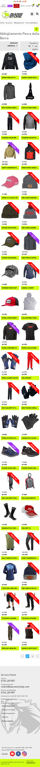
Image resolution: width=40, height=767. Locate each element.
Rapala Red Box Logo (10, 348)
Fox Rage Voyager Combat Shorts (10, 618)
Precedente (22, 656)
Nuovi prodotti (3, 5)
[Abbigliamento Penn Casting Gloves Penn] (10, 421)
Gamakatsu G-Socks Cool (10, 528)
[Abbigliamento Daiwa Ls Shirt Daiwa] (30, 271)
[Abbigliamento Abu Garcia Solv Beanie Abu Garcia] (30, 572)
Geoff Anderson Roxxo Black (30, 558)
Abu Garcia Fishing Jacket (30, 258)
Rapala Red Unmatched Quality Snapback (10, 318)
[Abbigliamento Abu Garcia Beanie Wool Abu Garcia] (30, 181)
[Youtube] (12, 756)
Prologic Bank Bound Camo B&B (10, 648)
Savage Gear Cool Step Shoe (10, 468)
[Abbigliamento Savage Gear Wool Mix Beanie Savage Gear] (10, 211)
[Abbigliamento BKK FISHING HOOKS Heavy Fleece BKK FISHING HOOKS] (10, 91)
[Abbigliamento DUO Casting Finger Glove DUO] (30, 91)
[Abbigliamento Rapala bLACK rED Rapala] (30, 331)
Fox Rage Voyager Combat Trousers (30, 618)
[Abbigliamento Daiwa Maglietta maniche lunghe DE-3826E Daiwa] (10, 61)
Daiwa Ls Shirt (28, 288)
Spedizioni (5, 717)
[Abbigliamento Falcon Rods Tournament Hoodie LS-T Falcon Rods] (30, 301)
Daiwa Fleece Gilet (29, 648)
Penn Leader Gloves (10, 378)
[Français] (22, 1)
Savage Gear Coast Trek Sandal (30, 468)
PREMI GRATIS (16, 5)
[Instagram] (24, 756)
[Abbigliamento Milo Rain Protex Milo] (30, 482)
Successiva (37, 656)
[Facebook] (18, 756)
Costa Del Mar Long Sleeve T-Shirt (10, 588)
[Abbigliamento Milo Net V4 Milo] (30, 512)
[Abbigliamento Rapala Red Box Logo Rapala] (10, 331)
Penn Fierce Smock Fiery (30, 168)
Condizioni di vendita (8, 710)
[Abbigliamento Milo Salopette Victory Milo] (10, 391)
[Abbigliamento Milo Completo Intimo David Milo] (10, 542)
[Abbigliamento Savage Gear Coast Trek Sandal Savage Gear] (30, 451)
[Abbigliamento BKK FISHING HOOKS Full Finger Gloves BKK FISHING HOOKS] (30, 391)
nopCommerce (30, 763)
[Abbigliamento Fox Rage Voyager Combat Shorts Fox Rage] (10, 602)
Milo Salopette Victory (10, 408)
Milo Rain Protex (28, 498)
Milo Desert (26, 378)
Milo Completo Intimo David (10, 558)
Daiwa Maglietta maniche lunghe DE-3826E (10, 78)
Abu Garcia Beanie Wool (30, 198)
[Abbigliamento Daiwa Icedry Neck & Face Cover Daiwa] (30, 61)
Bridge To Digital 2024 (7, 703)
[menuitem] (20, 701)
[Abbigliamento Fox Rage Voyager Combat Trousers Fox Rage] (30, 602)
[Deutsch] (20, 1)
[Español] (25, 1)
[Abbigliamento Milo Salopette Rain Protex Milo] (10, 482)
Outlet (10, 6)
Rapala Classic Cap (10, 198)
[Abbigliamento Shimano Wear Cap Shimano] (10, 271)
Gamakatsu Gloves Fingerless (30, 438)
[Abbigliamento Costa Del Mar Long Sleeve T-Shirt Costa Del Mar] (10, 572)
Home (2, 23)
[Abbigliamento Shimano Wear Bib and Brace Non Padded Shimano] (10, 121)
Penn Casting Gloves (10, 438)
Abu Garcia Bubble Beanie (30, 228)
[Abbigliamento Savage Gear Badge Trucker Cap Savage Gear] (10, 241)
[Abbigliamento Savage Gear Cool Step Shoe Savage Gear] (10, 451)
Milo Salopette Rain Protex (10, 498)
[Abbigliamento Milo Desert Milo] (30, 361)
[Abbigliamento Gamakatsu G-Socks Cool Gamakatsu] (10, 512)
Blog (2, 701)
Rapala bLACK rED (29, 348)
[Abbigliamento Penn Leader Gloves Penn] (10, 361)
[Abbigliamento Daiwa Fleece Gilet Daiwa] (30, 632)
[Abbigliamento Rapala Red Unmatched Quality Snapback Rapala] (10, 301)
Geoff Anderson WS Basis (10, 168)
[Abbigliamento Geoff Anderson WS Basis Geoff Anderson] (10, 151)
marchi (22, 6)
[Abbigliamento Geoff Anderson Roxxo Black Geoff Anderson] (30, 542)
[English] (17, 1)
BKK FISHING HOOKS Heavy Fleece (10, 108)
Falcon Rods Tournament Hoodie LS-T (30, 318)
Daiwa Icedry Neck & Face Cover (30, 78)
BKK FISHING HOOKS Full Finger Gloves (30, 408)
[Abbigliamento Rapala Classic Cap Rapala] (10, 181)
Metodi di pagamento (8, 713)
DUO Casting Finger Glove (30, 108)
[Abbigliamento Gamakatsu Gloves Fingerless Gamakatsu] (30, 421)
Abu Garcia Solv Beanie (30, 588)
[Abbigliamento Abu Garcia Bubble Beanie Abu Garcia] (30, 211)
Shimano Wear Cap (9, 288)
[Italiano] (14, 1)
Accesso (28, 6)
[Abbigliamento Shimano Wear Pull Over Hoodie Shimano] (30, 121)
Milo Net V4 (26, 528)
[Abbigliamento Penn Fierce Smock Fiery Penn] (30, 151)
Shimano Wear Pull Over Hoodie (30, 138)
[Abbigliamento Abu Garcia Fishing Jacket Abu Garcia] (30, 241)
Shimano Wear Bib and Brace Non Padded (10, 138)
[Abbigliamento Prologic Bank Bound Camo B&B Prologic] (10, 632)
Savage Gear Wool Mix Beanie (10, 228)
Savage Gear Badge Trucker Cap (10, 258)
